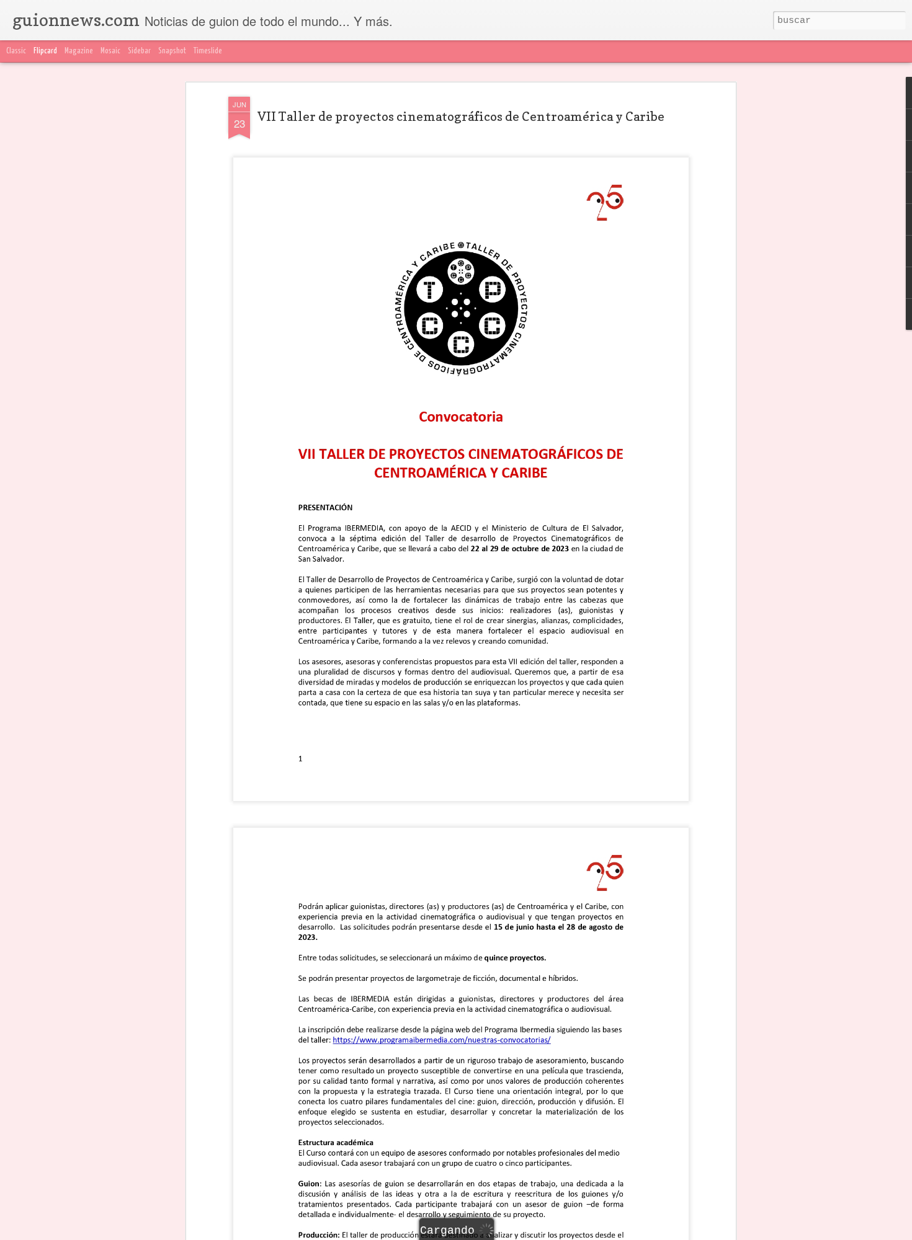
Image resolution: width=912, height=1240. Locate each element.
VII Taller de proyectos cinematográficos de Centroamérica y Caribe (460, 116)
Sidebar (139, 51)
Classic (16, 51)
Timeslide (208, 51)
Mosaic (110, 51)
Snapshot (172, 51)
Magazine (79, 51)
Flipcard (45, 51)
